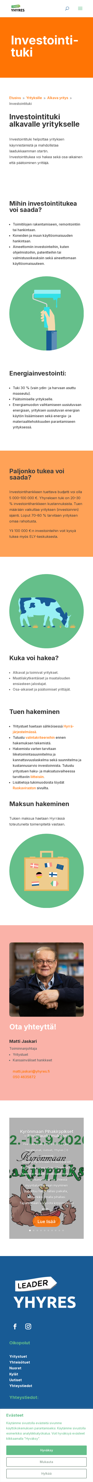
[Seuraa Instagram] (28, 1326)
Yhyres (59, 1150)
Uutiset (47, 1150)
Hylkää (46, 1473)
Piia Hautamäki (33, 1144)
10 (63, 1230)
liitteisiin (37, 777)
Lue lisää (46, 1221)
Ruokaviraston (25, 788)
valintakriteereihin (40, 737)
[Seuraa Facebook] (15, 1326)
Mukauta (46, 1462)
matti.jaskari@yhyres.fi (31, 1071)
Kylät (66, 1144)
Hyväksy (46, 1450)
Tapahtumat (33, 1150)
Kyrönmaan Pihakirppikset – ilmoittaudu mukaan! (46, 1133)
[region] (46, 1445)
